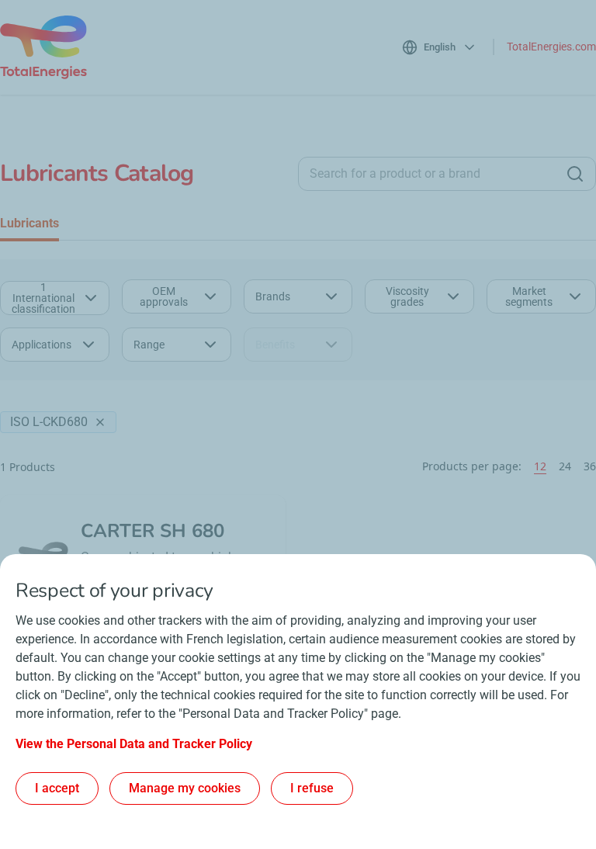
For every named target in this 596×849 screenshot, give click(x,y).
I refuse (312, 788)
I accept (57, 788)
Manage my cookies (185, 788)
